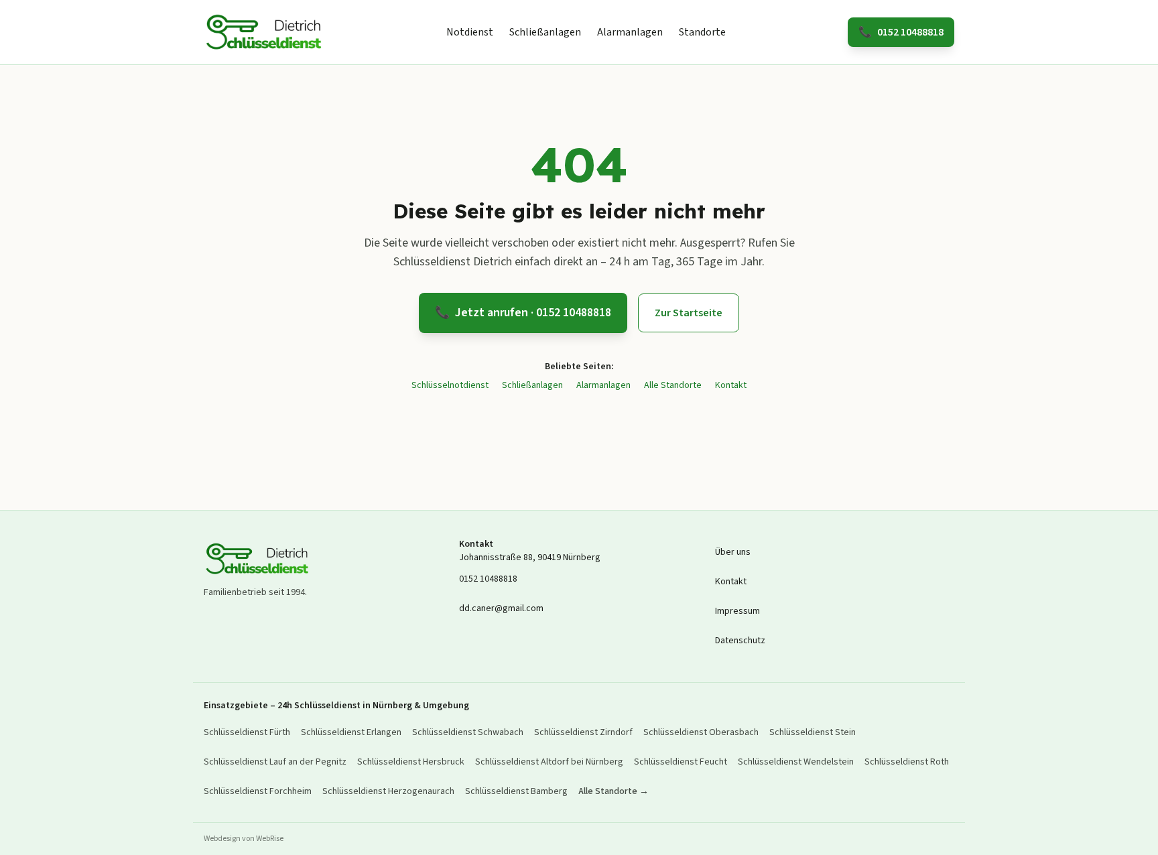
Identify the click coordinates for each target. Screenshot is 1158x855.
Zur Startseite (688, 313)
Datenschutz (740, 640)
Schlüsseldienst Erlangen (351, 732)
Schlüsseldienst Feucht (680, 762)
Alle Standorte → (613, 791)
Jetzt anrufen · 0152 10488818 (523, 312)
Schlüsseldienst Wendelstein (796, 762)
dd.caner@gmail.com (501, 608)
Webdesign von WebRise (243, 838)
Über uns (733, 552)
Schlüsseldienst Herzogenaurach (388, 791)
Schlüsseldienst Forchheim (258, 791)
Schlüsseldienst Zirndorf (583, 732)
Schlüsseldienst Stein (812, 732)
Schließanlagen (545, 32)
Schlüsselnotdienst (450, 385)
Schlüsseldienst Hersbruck (410, 762)
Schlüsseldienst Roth (906, 762)
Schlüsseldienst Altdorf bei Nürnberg (549, 762)
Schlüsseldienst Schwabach (467, 732)
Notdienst (469, 32)
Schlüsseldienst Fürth (247, 732)
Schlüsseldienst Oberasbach (701, 732)
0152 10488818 (901, 32)
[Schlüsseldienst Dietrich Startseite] (264, 32)
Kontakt (731, 385)
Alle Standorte (673, 385)
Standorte (702, 32)
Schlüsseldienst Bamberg (516, 791)
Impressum (737, 611)
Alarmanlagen (630, 32)
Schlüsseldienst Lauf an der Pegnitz (275, 762)
